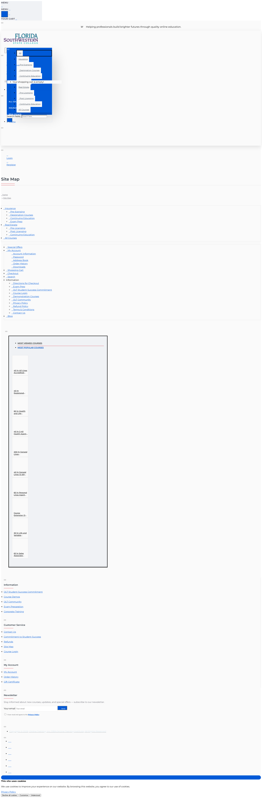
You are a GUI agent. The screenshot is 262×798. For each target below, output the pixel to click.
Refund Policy (20, 306)
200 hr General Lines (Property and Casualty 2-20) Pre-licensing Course (20, 453)
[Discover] (9, 759)
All (20, 53)
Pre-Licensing (26, 93)
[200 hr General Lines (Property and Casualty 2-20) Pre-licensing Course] (19, 444)
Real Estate (24, 87)
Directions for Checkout (26, 283)
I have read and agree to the (23, 715)
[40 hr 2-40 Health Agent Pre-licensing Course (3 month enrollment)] (19, 423)
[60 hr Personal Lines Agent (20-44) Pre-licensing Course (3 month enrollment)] (19, 484)
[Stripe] (9, 771)
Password (18, 257)
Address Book (20, 260)
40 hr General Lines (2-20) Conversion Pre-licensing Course (20, 473)
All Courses (11, 238)
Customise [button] (24, 795)
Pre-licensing (25, 65)
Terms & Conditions (23, 309)
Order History (20, 263)
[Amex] (9, 753)
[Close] (2, 6)
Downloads (19, 267)
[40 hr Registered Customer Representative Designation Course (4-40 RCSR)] (19, 383)
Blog (10, 316)
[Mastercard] (9, 747)
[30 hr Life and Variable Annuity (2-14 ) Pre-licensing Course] (19, 525)
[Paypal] (9, 765)
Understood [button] (35, 795)
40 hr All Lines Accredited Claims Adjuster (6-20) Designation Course (21, 371)
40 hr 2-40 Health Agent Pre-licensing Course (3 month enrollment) (20, 432)
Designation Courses (29, 70)
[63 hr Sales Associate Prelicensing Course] (19, 545)
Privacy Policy (20, 303)
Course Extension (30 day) (20, 514)
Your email (9, 708)
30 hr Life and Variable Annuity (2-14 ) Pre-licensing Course (20, 534)
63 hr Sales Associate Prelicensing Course (19, 554)
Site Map (7, 198)
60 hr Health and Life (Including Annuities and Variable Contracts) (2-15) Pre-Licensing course (20, 412)
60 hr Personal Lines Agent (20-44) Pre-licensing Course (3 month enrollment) (20, 493)
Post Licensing (26, 98)
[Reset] (4, 14)
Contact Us (19, 313)
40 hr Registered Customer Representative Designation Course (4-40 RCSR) (21, 392)
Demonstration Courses (26, 296)
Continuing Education (30, 76)
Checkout (13, 273)
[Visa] (9, 740)
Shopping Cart (15, 270)
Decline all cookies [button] (9, 795)
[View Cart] (6, 82)
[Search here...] (6, 50)
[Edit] (2, 22)
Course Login (20, 293)
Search (11, 276)
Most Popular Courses (31, 347)
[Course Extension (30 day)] (19, 505)
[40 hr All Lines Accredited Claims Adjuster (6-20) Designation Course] (19, 362)
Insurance (23, 59)
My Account (14, 250)
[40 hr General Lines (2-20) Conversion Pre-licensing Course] (19, 464)
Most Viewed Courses (30, 343)
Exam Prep (16, 221)
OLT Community (22, 299)
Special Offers (15, 247)
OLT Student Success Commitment (32, 290)
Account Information (24, 253)
